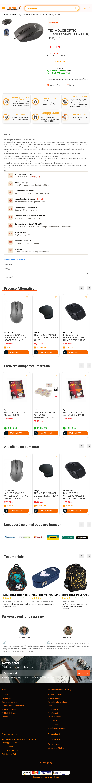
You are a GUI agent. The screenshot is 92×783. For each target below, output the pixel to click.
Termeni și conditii (9, 702)
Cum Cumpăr (53, 713)
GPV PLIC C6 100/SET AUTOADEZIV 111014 (74, 413)
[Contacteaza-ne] (85, 8)
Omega (36, 332)
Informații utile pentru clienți (59, 689)
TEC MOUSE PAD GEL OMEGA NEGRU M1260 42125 (46, 338)
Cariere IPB (52, 720)
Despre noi (6, 698)
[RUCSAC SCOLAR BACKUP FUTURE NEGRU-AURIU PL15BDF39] (75, 578)
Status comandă (54, 717)
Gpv (5, 410)
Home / (7, 15)
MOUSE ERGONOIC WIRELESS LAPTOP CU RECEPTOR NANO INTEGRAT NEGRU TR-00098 (16, 338)
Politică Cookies (9, 709)
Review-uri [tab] (8, 277)
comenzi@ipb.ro (57, 748)
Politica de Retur (55, 698)
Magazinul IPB (8, 689)
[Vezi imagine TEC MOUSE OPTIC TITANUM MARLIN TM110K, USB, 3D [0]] (7, 21)
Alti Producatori (9, 332)
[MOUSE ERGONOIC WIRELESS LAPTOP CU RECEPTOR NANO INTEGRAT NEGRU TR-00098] (16, 312)
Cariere (5, 717)
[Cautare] (76, 8)
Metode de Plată (55, 694)
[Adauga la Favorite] (27, 297)
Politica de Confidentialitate (58, 677)
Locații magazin (54, 724)
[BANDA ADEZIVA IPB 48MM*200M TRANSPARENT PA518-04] (46, 389)
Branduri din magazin (56, 728)
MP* (35, 410)
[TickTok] (47, 762)
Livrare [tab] (6, 273)
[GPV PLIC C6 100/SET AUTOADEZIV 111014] (75, 389)
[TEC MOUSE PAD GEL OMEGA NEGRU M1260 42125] (46, 312)
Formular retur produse (57, 702)
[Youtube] (44, 762)
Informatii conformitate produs (14, 259)
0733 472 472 (35, 177)
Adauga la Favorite (56, 85)
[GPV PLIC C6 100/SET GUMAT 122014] (16, 389)
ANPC (50, 706)
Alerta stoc (60, 61)
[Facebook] (40, 762)
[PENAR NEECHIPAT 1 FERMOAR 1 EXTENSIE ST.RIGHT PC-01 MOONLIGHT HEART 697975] (46, 578)
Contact (5, 694)
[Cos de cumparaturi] (89, 8)
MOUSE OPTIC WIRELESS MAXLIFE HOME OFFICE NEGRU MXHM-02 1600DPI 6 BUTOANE (75, 338)
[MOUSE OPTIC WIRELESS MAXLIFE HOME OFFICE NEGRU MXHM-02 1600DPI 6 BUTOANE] (75, 312)
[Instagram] (51, 762)
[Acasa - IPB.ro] (14, 8)
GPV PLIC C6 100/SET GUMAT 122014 (15, 413)
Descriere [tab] (7, 134)
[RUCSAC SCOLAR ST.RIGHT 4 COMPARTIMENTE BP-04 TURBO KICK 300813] (16, 578)
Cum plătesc (53, 709)
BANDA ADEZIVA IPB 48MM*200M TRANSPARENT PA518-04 (46, 415)
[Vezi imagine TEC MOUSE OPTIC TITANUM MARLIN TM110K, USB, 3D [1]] (7, 32)
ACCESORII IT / (16, 15)
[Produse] (3, 8)
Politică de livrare (9, 713)
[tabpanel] (28, 33)
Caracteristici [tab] (8, 264)
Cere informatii (74, 85)
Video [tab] (7, 269)
